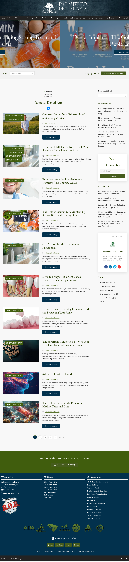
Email (51, 545)
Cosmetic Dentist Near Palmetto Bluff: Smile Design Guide (63, 116)
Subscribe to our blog (115, 73)
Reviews (82, 18)
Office (17, 18)
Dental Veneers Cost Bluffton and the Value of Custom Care (111, 192)
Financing (90, 18)
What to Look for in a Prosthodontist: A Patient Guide (111, 199)
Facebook (59, 545)
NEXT (61, 437)
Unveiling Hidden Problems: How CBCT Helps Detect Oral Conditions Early (112, 111)
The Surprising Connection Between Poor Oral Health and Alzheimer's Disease (65, 343)
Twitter (68, 545)
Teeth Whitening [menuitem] (93, 518)
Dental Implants (56, 18)
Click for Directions (11, 493)
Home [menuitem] (38, 551)
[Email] (48, 108)
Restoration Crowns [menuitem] (94, 509)
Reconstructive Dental (109, 294)
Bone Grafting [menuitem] (92, 485)
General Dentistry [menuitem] (93, 497)
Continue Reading (64, 52)
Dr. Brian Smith (50, 123)
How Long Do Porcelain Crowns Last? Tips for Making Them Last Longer (111, 143)
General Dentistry (27, 18)
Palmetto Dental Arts (52, 156)
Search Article (105, 91)
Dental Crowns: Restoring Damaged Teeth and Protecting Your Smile (66, 310)
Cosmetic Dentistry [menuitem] (94, 488)
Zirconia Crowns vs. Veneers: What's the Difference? (109, 119)
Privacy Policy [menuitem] (49, 551)
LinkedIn (76, 545)
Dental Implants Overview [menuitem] (97, 491)
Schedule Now (109, 18)
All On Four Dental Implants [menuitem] (97, 482)
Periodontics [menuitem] (92, 506)
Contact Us (99, 18)
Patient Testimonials (71, 18)
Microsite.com (33, 559)
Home (3, 18)
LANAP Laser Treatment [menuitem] (96, 503)
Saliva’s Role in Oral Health (57, 374)
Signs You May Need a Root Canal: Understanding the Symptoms (61, 278)
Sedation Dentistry (14, 120)
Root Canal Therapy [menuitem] (94, 512)
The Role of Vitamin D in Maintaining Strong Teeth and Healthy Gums (63, 213)
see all (102, 302)
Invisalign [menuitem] (91, 500)
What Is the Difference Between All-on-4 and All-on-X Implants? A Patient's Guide (112, 214)
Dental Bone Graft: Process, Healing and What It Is (109, 126)
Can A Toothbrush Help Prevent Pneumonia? (60, 245)
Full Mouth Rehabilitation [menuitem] (97, 494)
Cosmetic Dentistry (42, 18)
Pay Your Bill (124, 18)
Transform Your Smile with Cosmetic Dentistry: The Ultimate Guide (63, 181)
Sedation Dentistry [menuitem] (94, 515)
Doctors (9, 18)
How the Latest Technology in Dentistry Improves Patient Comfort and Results (110, 223)
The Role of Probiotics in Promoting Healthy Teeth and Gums (62, 404)
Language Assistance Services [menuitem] (66, 551)
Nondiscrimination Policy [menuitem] (86, 551)
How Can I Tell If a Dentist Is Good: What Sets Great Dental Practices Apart (65, 148)
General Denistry (13, 156)
